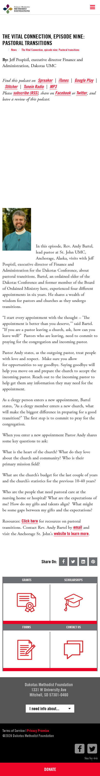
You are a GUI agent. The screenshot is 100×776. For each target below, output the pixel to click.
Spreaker (45, 80)
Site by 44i (91, 758)
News (14, 49)
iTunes (63, 80)
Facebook (63, 92)
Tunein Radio (34, 86)
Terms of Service (13, 731)
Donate (50, 769)
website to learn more (71, 533)
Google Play (84, 80)
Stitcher (11, 86)
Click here (30, 520)
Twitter (81, 92)
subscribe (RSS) (25, 92)
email (77, 527)
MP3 (53, 86)
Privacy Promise (38, 731)
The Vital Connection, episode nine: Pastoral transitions (50, 49)
